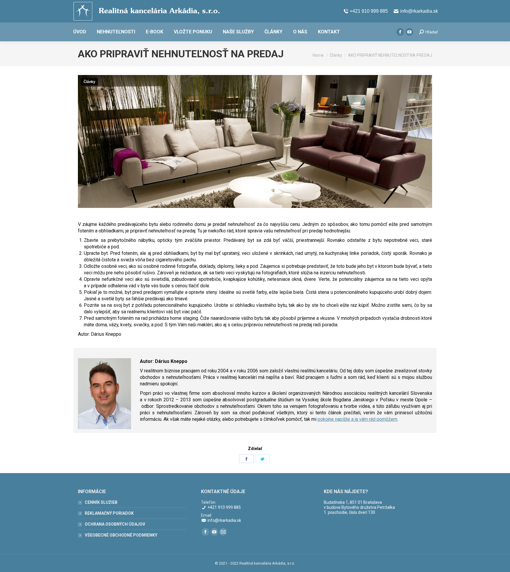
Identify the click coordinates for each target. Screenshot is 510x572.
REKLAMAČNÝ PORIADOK (109, 513)
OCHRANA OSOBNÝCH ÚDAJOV (115, 524)
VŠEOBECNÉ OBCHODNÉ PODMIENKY (121, 535)
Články (89, 82)
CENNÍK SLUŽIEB (101, 502)
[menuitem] (79, 32)
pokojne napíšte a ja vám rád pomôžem (357, 419)
